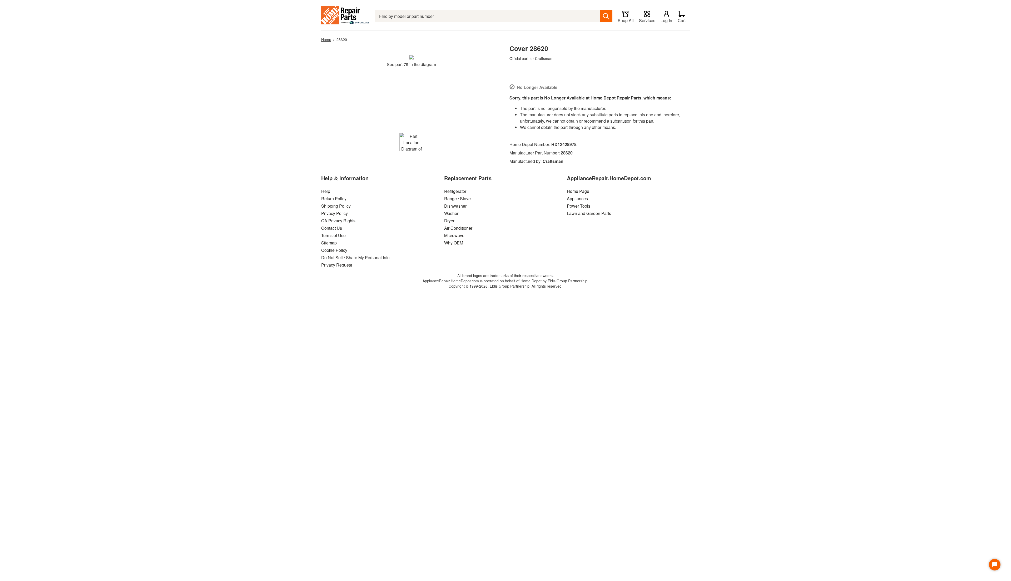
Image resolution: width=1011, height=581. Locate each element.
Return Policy (333, 199)
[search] (606, 16)
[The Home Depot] (345, 16)
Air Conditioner (458, 228)
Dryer (449, 221)
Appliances (577, 199)
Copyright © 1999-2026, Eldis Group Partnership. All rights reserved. (506, 286)
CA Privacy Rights (338, 221)
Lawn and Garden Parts (589, 213)
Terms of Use (333, 235)
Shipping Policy (336, 206)
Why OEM (453, 243)
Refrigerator (455, 191)
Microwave (454, 235)
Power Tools (578, 206)
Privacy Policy (334, 213)
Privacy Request (336, 265)
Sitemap (329, 243)
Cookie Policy (334, 250)
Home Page (578, 191)
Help (325, 191)
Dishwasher (455, 206)
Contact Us (331, 228)
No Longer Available (537, 87)
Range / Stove (457, 199)
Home (326, 39)
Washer (451, 213)
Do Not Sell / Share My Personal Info (355, 257)
